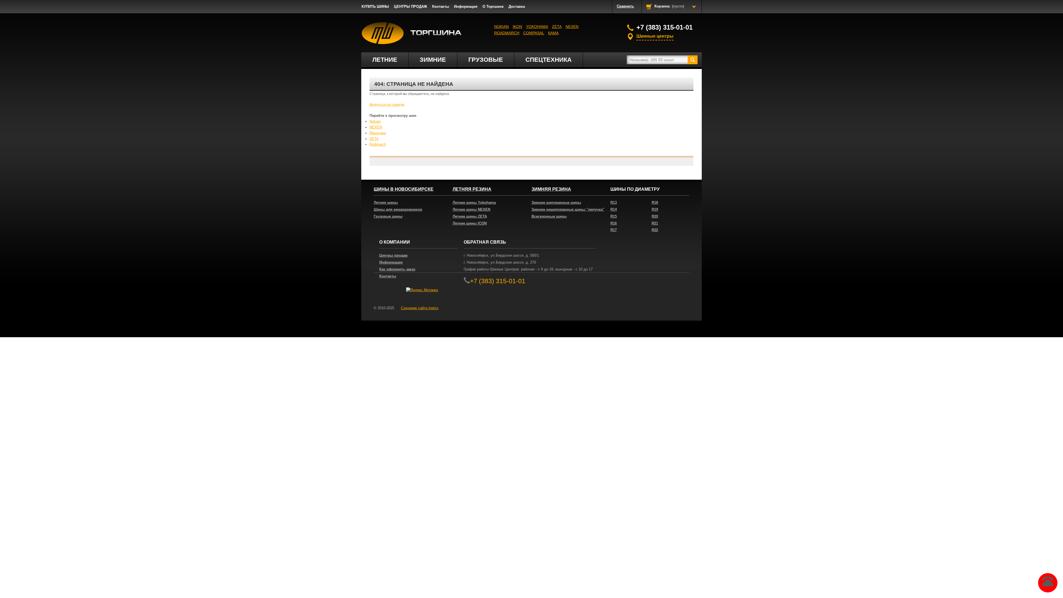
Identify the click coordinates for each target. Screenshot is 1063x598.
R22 (655, 230)
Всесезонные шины (549, 216)
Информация (466, 6)
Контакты (440, 6)
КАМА (553, 33)
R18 (655, 202)
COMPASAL (533, 33)
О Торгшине (493, 6)
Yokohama (537, 26)
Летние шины (386, 202)
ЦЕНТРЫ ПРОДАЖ (410, 6)
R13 (613, 202)
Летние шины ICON (470, 223)
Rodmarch (378, 144)
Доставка (517, 6)
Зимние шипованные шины (556, 202)
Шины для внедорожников (398, 209)
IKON (517, 26)
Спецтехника (548, 59)
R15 (613, 216)
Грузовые (485, 59)
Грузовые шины (388, 216)
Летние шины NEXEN (471, 209)
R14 (613, 209)
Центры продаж (393, 255)
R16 (613, 223)
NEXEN (572, 26)
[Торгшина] (411, 33)
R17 (613, 230)
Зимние (433, 59)
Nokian (501, 26)
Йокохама (378, 133)
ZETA (374, 139)
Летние (384, 59)
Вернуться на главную (387, 105)
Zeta (557, 26)
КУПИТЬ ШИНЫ (375, 6)
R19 (655, 209)
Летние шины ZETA (470, 216)
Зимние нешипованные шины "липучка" (568, 209)
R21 (655, 223)
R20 (655, 216)
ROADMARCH (506, 33)
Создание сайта (419, 308)
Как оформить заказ (397, 269)
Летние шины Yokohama (474, 202)
